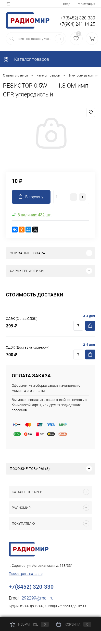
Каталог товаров (31, 59)
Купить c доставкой (90, 326)
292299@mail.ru (37, 597)
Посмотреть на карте (25, 574)
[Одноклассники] (22, 229)
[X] (35, 229)
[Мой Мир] (28, 229)
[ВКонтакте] (15, 229)
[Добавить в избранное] (90, 112)
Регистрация (86, 4)
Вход (66, 4)
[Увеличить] (50, 134)
